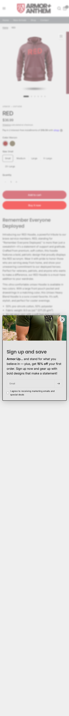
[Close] (62, 319)
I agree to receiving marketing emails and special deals (32, 393)
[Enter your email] (58, 383)
